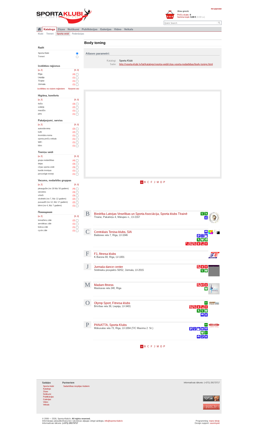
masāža (41, 110)
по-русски (216, 9)
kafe (40, 132)
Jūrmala (41, 84)
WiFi (40, 142)
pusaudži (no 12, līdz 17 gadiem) (53, 202)
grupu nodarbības (46, 160)
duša (40, 103)
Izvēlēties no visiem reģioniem (51, 89)
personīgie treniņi (46, 174)
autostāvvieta (44, 128)
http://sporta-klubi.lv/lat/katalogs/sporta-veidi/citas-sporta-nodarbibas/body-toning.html (166, 64)
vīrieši (40, 195)
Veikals (128, 29)
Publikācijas (89, 29)
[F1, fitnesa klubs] (214, 255)
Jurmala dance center (108, 266)
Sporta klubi (48, 386)
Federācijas (78, 33)
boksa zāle (43, 227)
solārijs (41, 107)
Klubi (40, 33)
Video (117, 29)
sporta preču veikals (47, 139)
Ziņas (61, 29)
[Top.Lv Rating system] (211, 401)
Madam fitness (104, 285)
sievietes (42, 192)
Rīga (40, 74)
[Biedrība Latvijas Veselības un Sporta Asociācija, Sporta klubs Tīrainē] (214, 218)
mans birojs (214, 421)
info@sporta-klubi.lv (114, 421)
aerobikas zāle (44, 223)
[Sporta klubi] (39, 29)
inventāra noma (45, 135)
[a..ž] (40, 70)
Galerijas (105, 29)
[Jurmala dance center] (214, 271)
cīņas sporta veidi (46, 167)
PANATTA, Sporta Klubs (110, 325)
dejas (40, 163)
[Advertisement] (152, 78)
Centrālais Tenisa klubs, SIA (113, 232)
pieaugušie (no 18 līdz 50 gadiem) (53, 188)
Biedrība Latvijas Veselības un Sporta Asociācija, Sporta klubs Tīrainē (140, 213)
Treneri (41, 56)
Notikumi (73, 29)
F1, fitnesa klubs (105, 253)
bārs (40, 145)
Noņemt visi (73, 89)
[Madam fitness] (214, 289)
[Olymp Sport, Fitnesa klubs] (214, 303)
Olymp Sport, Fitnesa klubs (112, 303)
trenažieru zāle (45, 220)
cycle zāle (42, 230)
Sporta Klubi (43, 53)
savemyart (215, 423)
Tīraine (41, 81)
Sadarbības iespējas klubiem (76, 386)
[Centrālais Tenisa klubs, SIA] (214, 232)
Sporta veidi (63, 33)
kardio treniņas (45, 170)
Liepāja (41, 77)
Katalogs (49, 29)
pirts (40, 114)
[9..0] (76, 70)
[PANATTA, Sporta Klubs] (214, 326)
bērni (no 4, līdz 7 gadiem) (50, 205)
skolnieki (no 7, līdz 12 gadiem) (52, 198)
